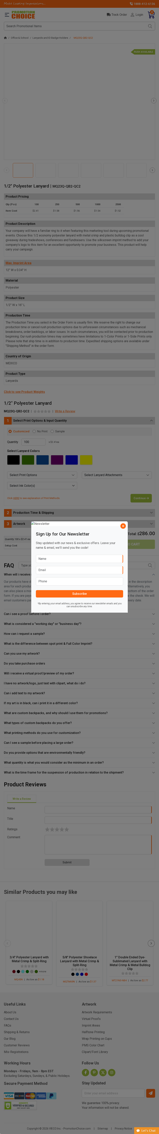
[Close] (123, 526)
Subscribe (79, 594)
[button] (146, 1130)
